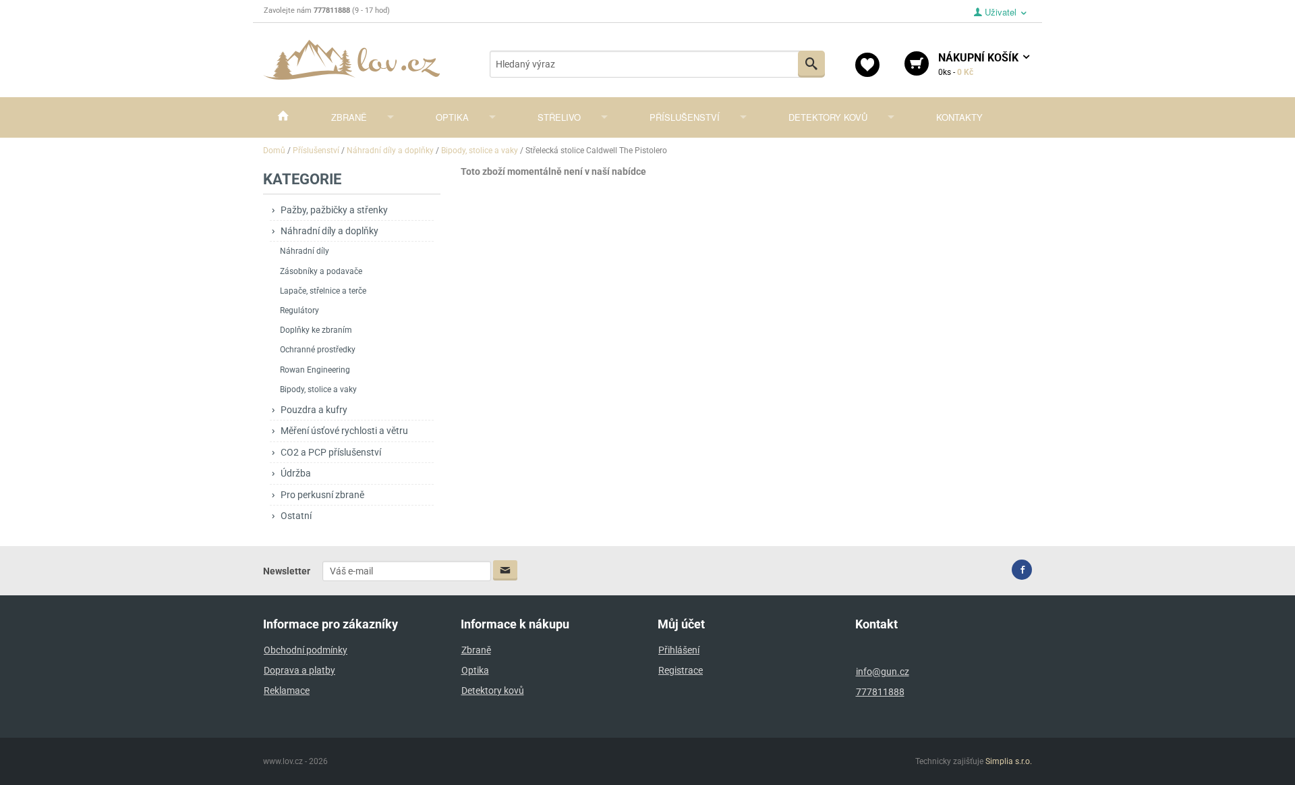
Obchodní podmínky (305, 650)
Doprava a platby (299, 670)
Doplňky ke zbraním (316, 330)
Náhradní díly (304, 251)
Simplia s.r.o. (1008, 761)
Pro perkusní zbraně (322, 494)
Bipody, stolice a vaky (318, 389)
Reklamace (287, 690)
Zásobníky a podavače (321, 271)
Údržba (296, 473)
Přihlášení (678, 650)
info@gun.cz (882, 671)
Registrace (680, 670)
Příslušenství (685, 117)
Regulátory (299, 310)
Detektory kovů (827, 117)
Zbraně (349, 117)
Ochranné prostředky (317, 349)
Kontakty (959, 117)
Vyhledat (811, 64)
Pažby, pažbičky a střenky (334, 210)
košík (979, 64)
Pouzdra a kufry (314, 409)
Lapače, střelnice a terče (323, 291)
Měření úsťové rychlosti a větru (344, 430)
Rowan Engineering (315, 370)
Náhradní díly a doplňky (329, 230)
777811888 (880, 691)
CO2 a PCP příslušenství (331, 452)
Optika (452, 117)
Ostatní (296, 515)
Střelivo (559, 117)
